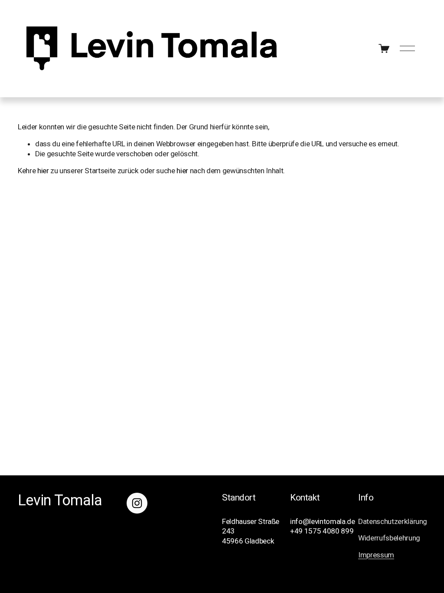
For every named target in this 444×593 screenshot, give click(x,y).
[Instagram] (137, 503)
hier (43, 170)
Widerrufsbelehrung (389, 538)
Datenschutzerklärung (392, 521)
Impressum (376, 554)
